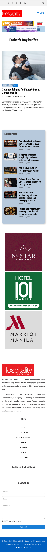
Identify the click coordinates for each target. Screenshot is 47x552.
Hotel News (23, 432)
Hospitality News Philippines (14, 96)
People (23, 442)
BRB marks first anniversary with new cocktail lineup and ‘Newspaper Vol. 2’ (28, 196)
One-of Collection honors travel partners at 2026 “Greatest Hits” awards (30, 144)
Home (24, 427)
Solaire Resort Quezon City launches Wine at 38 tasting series (30, 182)
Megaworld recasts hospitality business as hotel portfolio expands (29, 157)
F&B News (23, 447)
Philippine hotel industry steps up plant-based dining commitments (29, 211)
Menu (42, 13)
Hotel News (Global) (23, 437)
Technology (23, 458)
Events (23, 453)
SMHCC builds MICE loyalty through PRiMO (28, 169)
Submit (23, 527)
